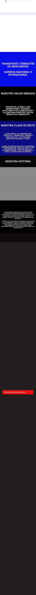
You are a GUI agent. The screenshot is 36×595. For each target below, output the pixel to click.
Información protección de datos (15, 392)
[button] (18, 392)
